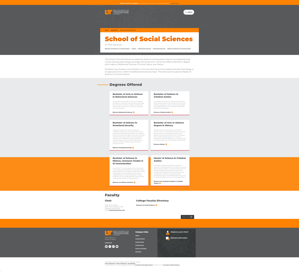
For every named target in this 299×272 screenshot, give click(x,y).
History (134, 48)
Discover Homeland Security (122, 147)
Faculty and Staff (140, 248)
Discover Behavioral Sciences (122, 112)
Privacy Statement (121, 263)
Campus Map (139, 242)
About (137, 235)
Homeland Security (159, 48)
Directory (138, 251)
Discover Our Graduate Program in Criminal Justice (168, 182)
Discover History (159, 144)
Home (107, 30)
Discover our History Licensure (123, 182)
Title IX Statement (110, 263)
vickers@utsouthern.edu (117, 210)
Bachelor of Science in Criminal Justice (117, 48)
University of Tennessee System (144, 265)
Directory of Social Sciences (145, 205)
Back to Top (186, 217)
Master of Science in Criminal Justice (179, 48)
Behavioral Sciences (144, 48)
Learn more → (175, 3)
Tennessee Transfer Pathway (171, 265)
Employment (139, 245)
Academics (114, 30)
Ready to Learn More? (179, 232)
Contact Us (108, 242)
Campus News (140, 239)
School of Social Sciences (128, 30)
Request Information (179, 238)
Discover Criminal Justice (162, 112)
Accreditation (131, 263)
